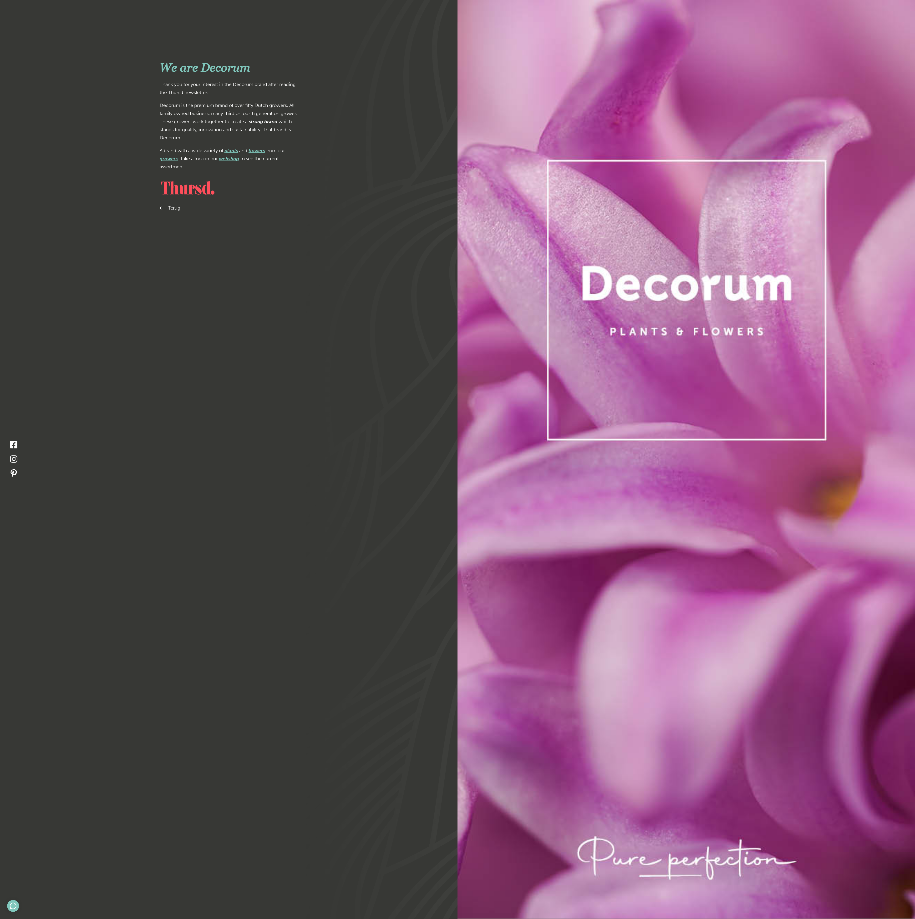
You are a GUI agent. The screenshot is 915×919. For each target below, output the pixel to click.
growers (169, 158)
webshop (229, 158)
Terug (174, 208)
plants (231, 150)
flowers (257, 150)
